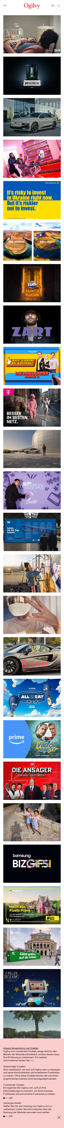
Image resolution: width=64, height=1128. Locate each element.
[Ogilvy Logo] (32, 6)
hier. (32, 1060)
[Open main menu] (5, 6)
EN (52, 5)
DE (58, 5)
